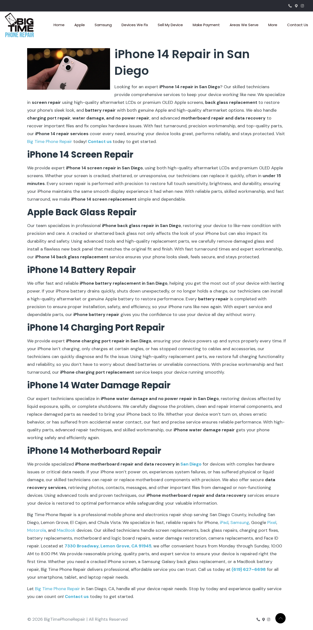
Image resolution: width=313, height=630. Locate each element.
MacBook (66, 530)
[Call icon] (290, 5)
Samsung (239, 522)
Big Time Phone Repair (49, 141)
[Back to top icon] (280, 618)
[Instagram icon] (302, 5)
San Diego (190, 464)
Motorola (36, 530)
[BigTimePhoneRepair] (19, 24)
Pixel (271, 522)
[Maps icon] (296, 5)
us (109, 141)
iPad (224, 522)
